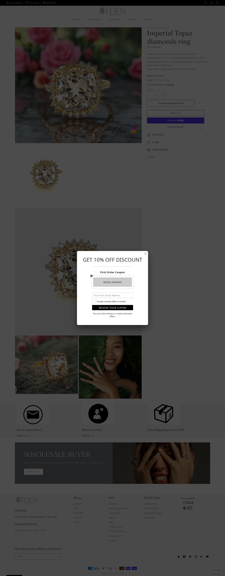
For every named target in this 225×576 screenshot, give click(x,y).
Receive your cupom (112, 307)
